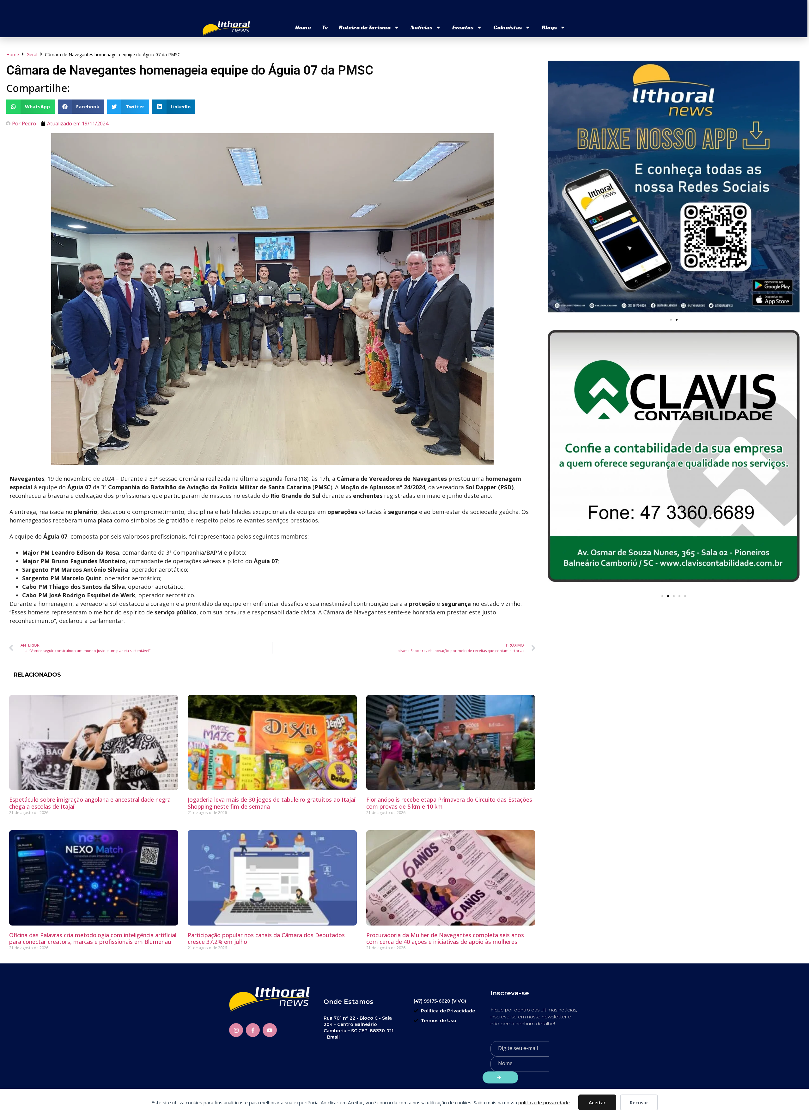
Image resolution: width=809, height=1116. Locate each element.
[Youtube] (270, 1030)
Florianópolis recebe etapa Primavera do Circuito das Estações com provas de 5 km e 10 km (449, 803)
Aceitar (597, 1102)
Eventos (462, 27)
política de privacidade (544, 1102)
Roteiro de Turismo (365, 27)
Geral (32, 54)
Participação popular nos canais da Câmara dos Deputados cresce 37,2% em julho (266, 938)
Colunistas (507, 27)
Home (303, 27)
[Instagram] (236, 1030)
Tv (325, 27)
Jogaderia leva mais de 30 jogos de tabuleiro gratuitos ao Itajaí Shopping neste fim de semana (271, 803)
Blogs (549, 27)
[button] (30, 107)
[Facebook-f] (253, 1030)
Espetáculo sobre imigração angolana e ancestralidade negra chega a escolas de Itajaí (90, 803)
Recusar (639, 1102)
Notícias (421, 27)
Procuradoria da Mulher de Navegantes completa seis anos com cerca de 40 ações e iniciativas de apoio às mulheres (445, 938)
